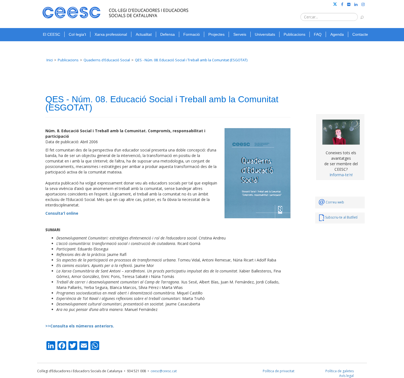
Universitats (265, 34)
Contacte (360, 34)
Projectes (216, 34)
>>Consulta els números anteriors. (79, 326)
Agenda (337, 34)
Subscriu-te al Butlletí (341, 217)
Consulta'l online (61, 213)
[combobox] (329, 17)
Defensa (167, 34)
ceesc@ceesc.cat (164, 371)
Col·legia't (77, 34)
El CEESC (51, 34)
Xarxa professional (111, 34)
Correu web (335, 202)
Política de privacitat (278, 371)
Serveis (239, 34)
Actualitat (144, 34)
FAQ (318, 34)
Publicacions (294, 34)
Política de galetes (339, 371)
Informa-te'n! (341, 174)
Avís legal (346, 375)
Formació (191, 34)
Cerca (359, 14)
